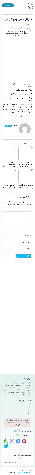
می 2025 (27, 284)
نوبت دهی (27, 354)
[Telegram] (18, 441)
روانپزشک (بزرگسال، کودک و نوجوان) (19, 332)
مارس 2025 (26, 287)
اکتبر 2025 (27, 275)
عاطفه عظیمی (26, 335)
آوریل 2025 (27, 285)
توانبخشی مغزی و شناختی (23, 27)
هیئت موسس (26, 357)
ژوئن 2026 (27, 272)
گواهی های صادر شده (24, 348)
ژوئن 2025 (27, 282)
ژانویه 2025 (27, 290)
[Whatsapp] (6, 441)
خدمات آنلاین (26, 316)
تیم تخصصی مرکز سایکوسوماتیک (14, 83)
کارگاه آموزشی (25, 341)
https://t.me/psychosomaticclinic (22, 116)
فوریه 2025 (27, 289)
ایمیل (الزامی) (27, 242)
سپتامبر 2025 (26, 277)
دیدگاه (28, 208)
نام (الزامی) (27, 235)
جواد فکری (27, 313)
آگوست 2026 (26, 270)
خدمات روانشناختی (24, 319)
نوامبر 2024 (26, 294)
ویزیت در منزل (20, 28)
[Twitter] (6, 446)
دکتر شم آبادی (26, 323)
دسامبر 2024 (26, 292)
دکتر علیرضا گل (25, 326)
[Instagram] (12, 441)
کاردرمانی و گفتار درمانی (23, 338)
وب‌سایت (8, 126)
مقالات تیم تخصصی (24, 351)
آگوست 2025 (26, 279)
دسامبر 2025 (26, 274)
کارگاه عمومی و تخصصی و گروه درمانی (19, 345)
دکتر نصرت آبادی (25, 329)
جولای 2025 (26, 280)
